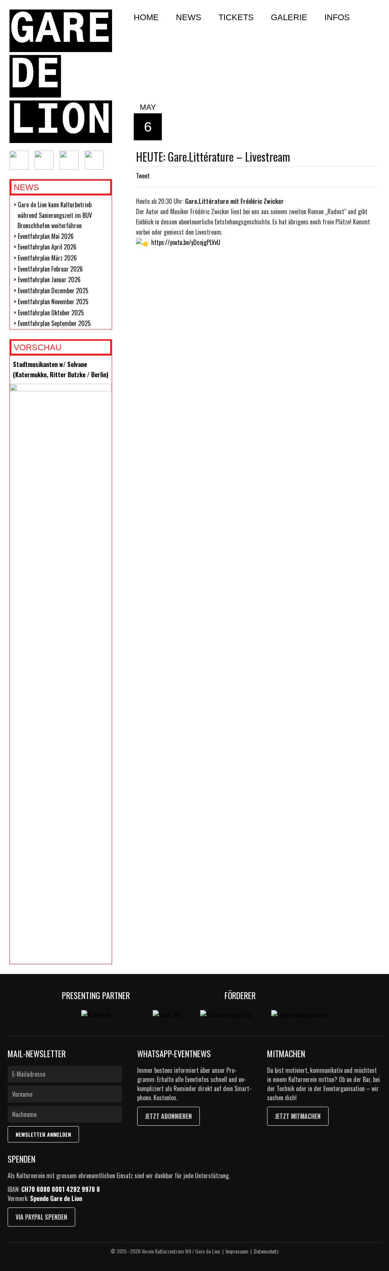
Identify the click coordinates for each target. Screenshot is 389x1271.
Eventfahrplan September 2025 (54, 323)
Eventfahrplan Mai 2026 (46, 236)
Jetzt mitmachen (298, 1116)
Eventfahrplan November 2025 (53, 301)
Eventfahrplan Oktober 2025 (51, 312)
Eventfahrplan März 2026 (47, 257)
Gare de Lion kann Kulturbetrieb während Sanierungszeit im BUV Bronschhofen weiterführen (54, 215)
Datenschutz (266, 1251)
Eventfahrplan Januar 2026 (49, 279)
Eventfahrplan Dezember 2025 (53, 290)
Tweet (143, 175)
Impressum (237, 1251)
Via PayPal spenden (41, 1217)
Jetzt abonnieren (168, 1116)
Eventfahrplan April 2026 (47, 246)
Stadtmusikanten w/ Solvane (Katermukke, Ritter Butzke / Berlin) (60, 369)
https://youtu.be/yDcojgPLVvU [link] (185, 242)
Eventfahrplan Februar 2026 (50, 268)
